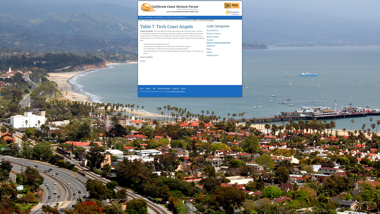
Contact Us (181, 17)
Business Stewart (213, 37)
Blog (154, 88)
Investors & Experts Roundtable (177, 20)
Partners (209, 52)
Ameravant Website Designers (176, 91)
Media (209, 49)
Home (141, 17)
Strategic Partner (212, 55)
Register (183, 88)
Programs (148, 17)
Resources (159, 17)
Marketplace (211, 46)
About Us (170, 17)
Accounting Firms (212, 30)
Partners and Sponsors (153, 20)
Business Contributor (214, 33)
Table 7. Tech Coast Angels (166, 26)
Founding (210, 40)
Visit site (142, 61)
